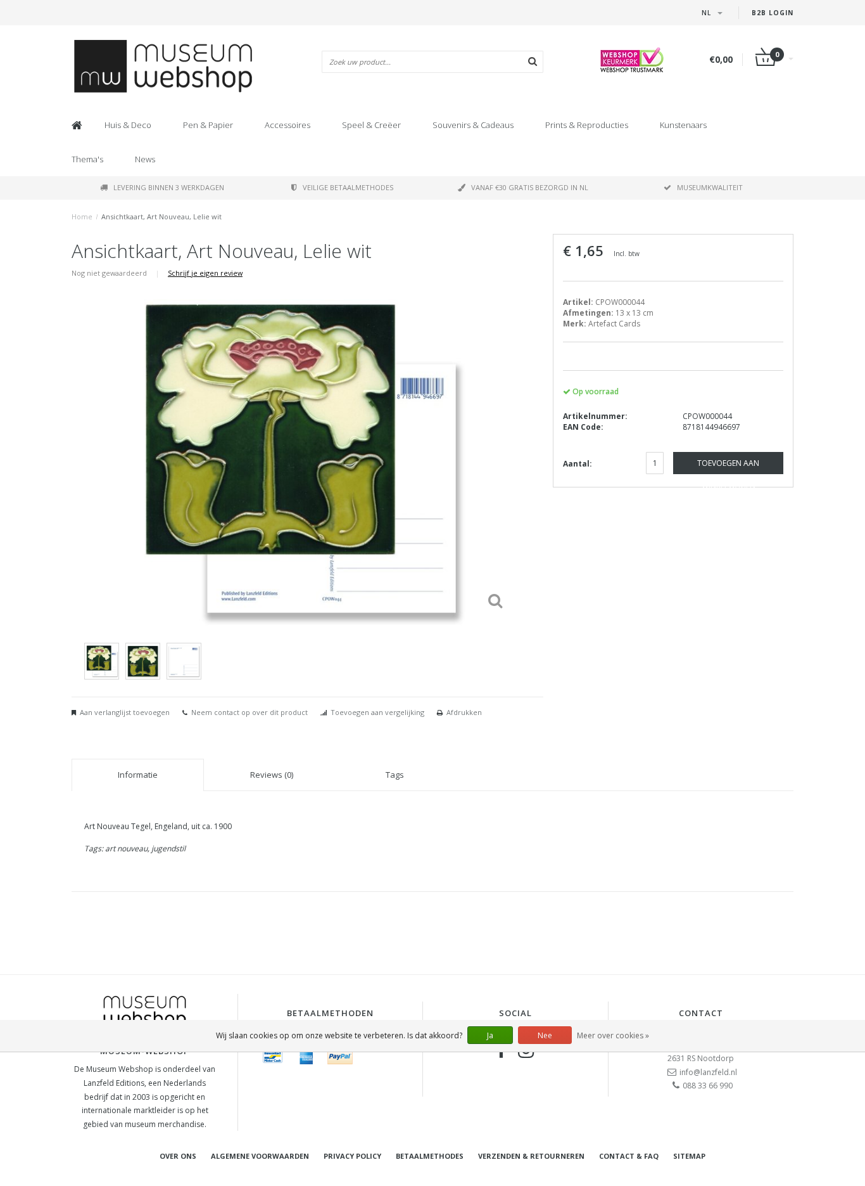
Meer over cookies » (613, 1035)
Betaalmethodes (430, 1156)
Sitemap (689, 1156)
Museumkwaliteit (710, 187)
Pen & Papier (208, 125)
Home (82, 216)
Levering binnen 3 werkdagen (168, 187)
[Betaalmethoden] (273, 1056)
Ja (490, 1035)
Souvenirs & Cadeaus (473, 125)
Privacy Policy (352, 1156)
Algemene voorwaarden (260, 1156)
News (145, 159)
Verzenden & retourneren (531, 1156)
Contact (701, 1013)
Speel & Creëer (371, 125)
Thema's (87, 159)
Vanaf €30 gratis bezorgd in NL (529, 187)
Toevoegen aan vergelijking (377, 712)
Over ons (178, 1156)
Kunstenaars (683, 125)
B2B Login (772, 12)
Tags (395, 774)
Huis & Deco (127, 125)
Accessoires (287, 125)
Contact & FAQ (629, 1156)
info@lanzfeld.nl (708, 1072)
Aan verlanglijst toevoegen (125, 712)
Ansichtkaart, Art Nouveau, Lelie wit (161, 216)
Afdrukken (464, 712)
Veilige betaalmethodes (348, 187)
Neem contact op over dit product (249, 712)
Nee (545, 1035)
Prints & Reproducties (586, 125)
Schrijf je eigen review (205, 273)
